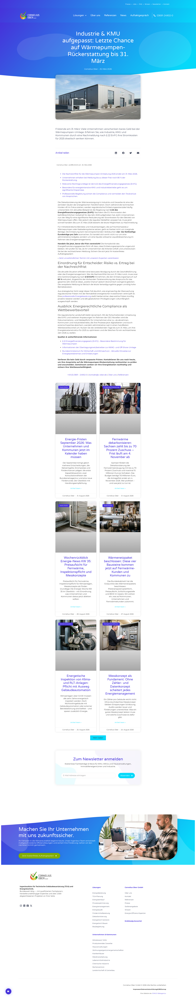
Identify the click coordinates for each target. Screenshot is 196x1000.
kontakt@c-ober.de (98, 375)
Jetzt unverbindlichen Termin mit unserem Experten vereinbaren (89, 258)
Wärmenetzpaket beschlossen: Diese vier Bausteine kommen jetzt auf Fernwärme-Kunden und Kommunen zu (120, 566)
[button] (115, 153)
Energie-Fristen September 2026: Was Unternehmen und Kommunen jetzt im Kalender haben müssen (75, 448)
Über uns (95, 15)
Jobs (135, 4)
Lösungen (78, 15)
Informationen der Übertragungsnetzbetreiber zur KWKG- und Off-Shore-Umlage (99, 347)
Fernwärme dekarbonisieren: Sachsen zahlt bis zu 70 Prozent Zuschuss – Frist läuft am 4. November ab (120, 448)
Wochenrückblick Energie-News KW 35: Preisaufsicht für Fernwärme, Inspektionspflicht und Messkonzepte (75, 566)
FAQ (140, 4)
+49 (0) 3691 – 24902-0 (77, 375)
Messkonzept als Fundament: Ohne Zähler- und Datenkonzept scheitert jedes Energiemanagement (120, 684)
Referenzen (110, 15)
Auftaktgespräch (139, 15)
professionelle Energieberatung (76, 296)
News (123, 15)
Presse (128, 4)
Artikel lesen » (75, 488)
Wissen (147, 4)
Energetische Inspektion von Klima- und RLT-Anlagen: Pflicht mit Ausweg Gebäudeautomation (76, 683)
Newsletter (157, 4)
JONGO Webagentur (159, 993)
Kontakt (166, 4)
